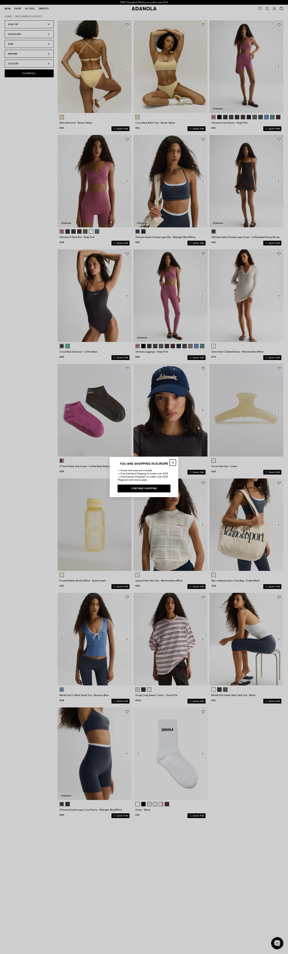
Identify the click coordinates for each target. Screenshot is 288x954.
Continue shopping (144, 488)
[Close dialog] (173, 462)
